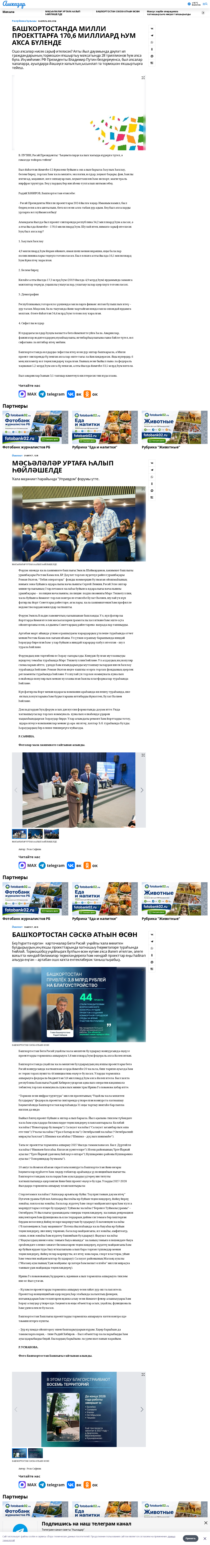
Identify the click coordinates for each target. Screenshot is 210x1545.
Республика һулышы (24, 21)
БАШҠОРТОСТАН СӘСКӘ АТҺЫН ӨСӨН (118, 11)
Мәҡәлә (8, 12)
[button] (142, 790)
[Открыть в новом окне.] (28, 394)
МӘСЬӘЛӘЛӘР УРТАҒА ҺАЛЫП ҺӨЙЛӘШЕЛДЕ (62, 13)
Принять (191, 1538)
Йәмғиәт (17, 455)
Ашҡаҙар (13, 3)
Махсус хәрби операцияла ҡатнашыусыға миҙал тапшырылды (169, 13)
